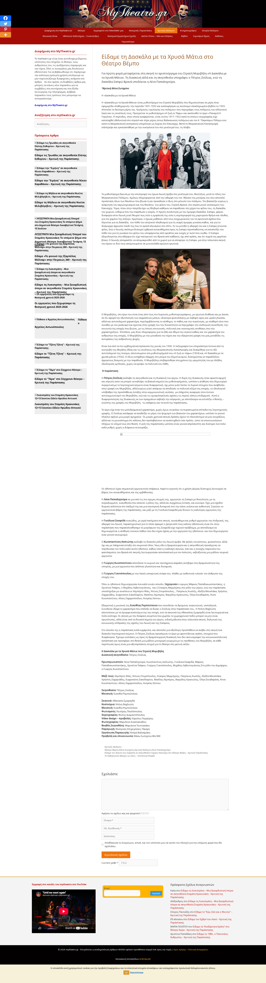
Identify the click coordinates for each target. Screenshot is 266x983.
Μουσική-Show (50, 36)
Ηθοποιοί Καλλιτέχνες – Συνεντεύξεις (81, 36)
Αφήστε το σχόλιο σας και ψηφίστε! (121, 813)
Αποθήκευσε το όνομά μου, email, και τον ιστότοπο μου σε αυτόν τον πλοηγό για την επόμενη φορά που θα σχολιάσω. (163, 844)
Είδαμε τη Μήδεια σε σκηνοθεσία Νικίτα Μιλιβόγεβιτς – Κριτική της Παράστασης (60, 204)
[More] (5, 35)
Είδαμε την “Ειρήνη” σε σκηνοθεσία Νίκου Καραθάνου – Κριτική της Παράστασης (61, 182)
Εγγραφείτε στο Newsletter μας (108, 30)
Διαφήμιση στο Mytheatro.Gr (58, 30)
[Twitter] (5, 23)
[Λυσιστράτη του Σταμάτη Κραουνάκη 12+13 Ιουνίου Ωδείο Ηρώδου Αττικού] (59, 398)
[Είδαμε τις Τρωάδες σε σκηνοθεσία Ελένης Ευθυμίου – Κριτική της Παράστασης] (59, 149)
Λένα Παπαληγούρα (161, 750)
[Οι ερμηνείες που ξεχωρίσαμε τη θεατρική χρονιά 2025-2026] (59, 297)
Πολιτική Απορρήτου (198, 949)
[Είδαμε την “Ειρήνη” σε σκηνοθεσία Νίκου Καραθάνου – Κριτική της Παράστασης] (59, 174)
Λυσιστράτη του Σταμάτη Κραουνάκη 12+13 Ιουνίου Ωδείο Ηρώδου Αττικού (58, 405)
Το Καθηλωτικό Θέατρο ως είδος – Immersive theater (130, 756)
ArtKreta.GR (144, 959)
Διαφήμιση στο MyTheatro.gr (51, 105)
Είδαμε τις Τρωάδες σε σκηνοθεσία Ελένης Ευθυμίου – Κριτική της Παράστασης (61, 157)
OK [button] (126, 972)
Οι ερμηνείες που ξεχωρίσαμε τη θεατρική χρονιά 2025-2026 (55, 305)
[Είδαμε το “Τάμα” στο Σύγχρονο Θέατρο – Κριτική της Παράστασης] (59, 373)
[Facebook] (5, 18)
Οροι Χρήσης (179, 949)
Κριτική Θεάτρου (143, 750)
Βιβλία (184, 36)
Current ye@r (110, 862)
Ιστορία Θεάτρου (210, 30)
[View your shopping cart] (143, 41)
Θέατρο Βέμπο (111, 750)
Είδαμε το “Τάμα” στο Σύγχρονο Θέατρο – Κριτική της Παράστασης (60, 380)
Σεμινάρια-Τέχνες (201, 36)
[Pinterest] (5, 29)
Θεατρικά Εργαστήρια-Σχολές (122, 36)
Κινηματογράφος (188, 30)
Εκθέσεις (219, 36)
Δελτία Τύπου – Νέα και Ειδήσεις (157, 36)
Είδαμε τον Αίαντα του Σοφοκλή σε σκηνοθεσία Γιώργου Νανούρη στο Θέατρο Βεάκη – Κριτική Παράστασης (156, 752)
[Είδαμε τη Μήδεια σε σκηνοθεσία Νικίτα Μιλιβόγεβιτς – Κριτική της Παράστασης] (59, 196)
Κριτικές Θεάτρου (166, 30)
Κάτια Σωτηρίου (126, 750)
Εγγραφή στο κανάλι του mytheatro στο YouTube (59, 884)
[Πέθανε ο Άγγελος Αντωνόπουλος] (55, 319)
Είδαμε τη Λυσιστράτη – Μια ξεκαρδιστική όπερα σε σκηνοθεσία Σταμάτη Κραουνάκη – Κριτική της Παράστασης (61, 288)
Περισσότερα (128, 41)
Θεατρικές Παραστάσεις (140, 30)
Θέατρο (81, 30)
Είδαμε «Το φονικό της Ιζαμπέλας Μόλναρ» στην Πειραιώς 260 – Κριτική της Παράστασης (61, 259)
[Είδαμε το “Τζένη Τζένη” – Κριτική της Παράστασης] (59, 347)
